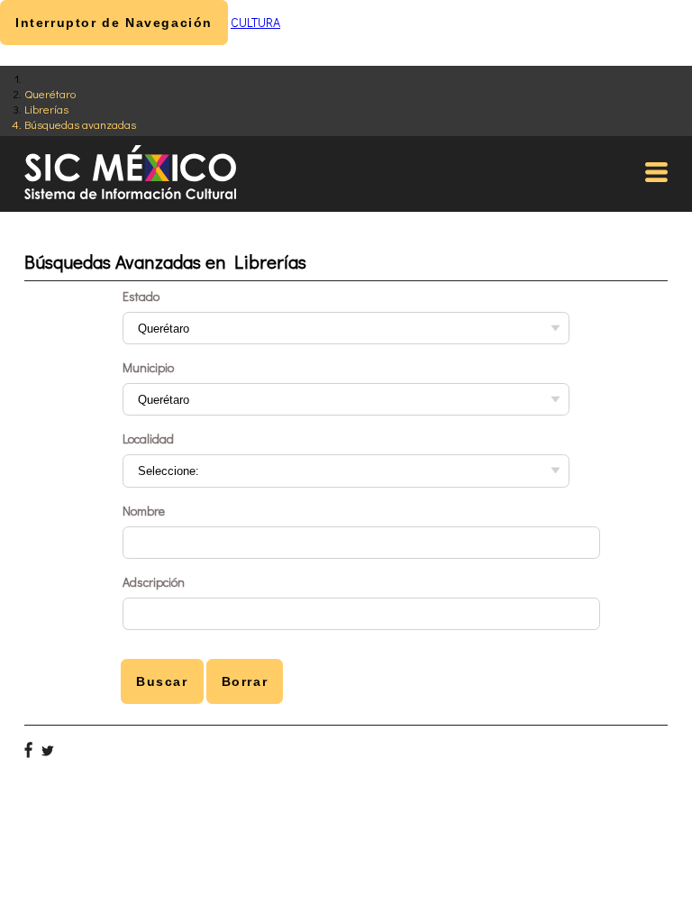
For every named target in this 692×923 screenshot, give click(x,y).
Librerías (46, 108)
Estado (141, 296)
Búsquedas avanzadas (80, 124)
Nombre (144, 510)
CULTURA (255, 22)
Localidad (148, 438)
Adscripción (154, 581)
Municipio (148, 367)
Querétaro (50, 93)
